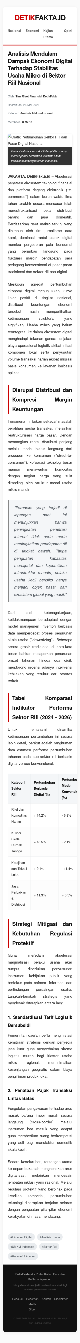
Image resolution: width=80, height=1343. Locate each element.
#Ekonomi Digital (21, 1237)
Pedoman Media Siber (32, 1304)
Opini (68, 30)
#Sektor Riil (49, 1246)
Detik (40, 17)
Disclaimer (61, 1299)
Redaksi (17, 1299)
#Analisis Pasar (50, 1237)
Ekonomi (32, 30)
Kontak (46, 1299)
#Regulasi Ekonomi (22, 1256)
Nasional (14, 30)
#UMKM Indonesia (22, 1246)
